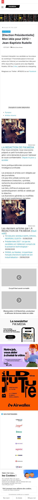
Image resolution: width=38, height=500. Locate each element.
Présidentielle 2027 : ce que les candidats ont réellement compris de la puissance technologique (20, 244)
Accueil (5, 27)
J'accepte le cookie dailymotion (19, 107)
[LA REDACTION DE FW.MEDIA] (14, 143)
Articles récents (10, 115)
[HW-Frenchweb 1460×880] (19, 366)
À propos (8, 112)
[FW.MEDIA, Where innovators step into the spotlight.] (12, 7)
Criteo (15, 66)
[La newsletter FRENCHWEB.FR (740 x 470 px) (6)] (19, 341)
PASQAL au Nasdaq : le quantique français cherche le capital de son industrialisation (19, 254)
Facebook (32, 71)
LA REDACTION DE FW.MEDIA (18, 147)
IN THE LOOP (13, 27)
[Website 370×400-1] (19, 410)
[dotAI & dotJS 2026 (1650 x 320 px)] (19, 18)
